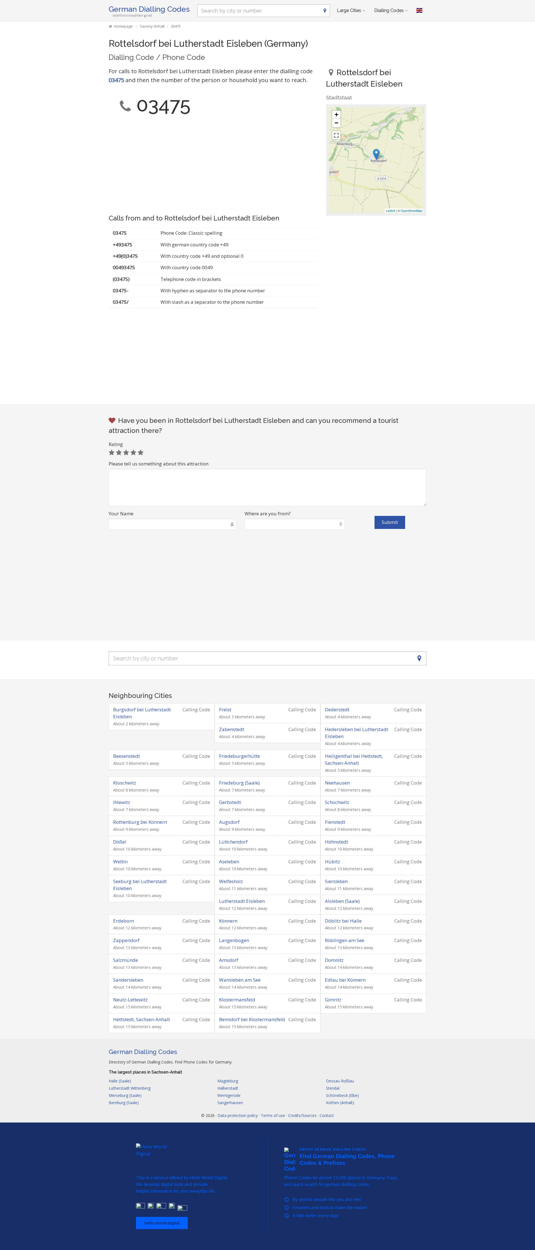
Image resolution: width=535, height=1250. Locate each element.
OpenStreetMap (411, 210)
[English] (419, 10)
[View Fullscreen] (336, 135)
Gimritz (333, 999)
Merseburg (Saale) (125, 1095)
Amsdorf (228, 960)
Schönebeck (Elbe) (342, 1095)
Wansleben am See (240, 980)
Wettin (120, 861)
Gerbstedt (230, 802)
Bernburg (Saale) (124, 1102)
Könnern (228, 921)
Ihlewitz (121, 802)
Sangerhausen (230, 1102)
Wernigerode (228, 1095)
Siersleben (336, 881)
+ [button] (336, 114)
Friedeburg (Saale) (239, 783)
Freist (225, 709)
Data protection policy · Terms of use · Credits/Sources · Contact (276, 1115)
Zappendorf (126, 940)
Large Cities (349, 10)
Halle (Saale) (120, 1081)
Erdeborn (123, 921)
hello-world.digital (161, 1222)
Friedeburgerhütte (239, 756)
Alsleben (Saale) (342, 901)
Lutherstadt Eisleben (242, 901)
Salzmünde (125, 960)
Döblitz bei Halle (343, 921)
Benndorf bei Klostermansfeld (252, 1019)
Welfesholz (231, 881)
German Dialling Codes (149, 9)
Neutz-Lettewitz (130, 999)
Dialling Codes (389, 10)
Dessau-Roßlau (340, 1081)
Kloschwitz (124, 783)
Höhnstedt (336, 842)
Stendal (332, 1088)
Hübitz (332, 861)
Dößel (119, 842)
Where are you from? (268, 513)
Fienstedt (335, 822)
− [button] (336, 122)
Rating (116, 444)
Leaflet (390, 210)
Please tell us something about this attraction (158, 463)
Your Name (121, 513)
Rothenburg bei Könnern (140, 822)
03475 (116, 80)
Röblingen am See (344, 940)
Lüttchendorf (233, 842)
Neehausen (337, 783)
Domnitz (334, 960)
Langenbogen (234, 940)
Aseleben (229, 861)
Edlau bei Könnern (345, 980)
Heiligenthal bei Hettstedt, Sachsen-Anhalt (354, 759)
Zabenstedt (231, 729)
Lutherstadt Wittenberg (129, 1088)
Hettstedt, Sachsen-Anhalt (141, 1019)
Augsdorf (229, 822)
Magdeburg (227, 1081)
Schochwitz (337, 802)
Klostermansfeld (237, 999)
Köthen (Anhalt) (340, 1102)
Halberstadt (227, 1088)
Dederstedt (337, 709)
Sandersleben (128, 980)
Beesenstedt (126, 756)
